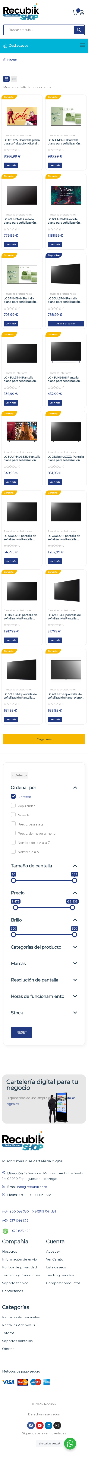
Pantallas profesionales (18, 135)
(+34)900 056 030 (15, 1211)
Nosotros (9, 1251)
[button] (66, 323)
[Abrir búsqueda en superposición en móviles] (44, 30)
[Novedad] (13, 814)
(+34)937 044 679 (15, 1221)
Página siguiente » (44, 737)
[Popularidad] (13, 805)
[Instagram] (57, 1425)
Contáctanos (12, 1291)
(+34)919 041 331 (44, 1211)
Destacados (18, 46)
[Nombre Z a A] (13, 851)
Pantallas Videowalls (18, 1325)
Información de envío (19, 1259)
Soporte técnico (15, 1283)
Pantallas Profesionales (21, 1317)
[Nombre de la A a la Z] (13, 842)
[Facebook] (31, 1425)
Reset (21, 1032)
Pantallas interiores (15, 372)
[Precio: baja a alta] (13, 823)
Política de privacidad (19, 1267)
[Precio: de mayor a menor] (13, 833)
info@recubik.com (32, 1187)
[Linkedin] (48, 1425)
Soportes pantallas (17, 1341)
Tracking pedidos (60, 1275)
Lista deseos (56, 1267)
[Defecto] (13, 796)
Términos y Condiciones (21, 1275)
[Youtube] (40, 1425)
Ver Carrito (54, 1259)
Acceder (53, 1251)
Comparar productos (63, 1283)
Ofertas (8, 1349)
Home (12, 60)
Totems (8, 1333)
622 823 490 (21, 1231)
